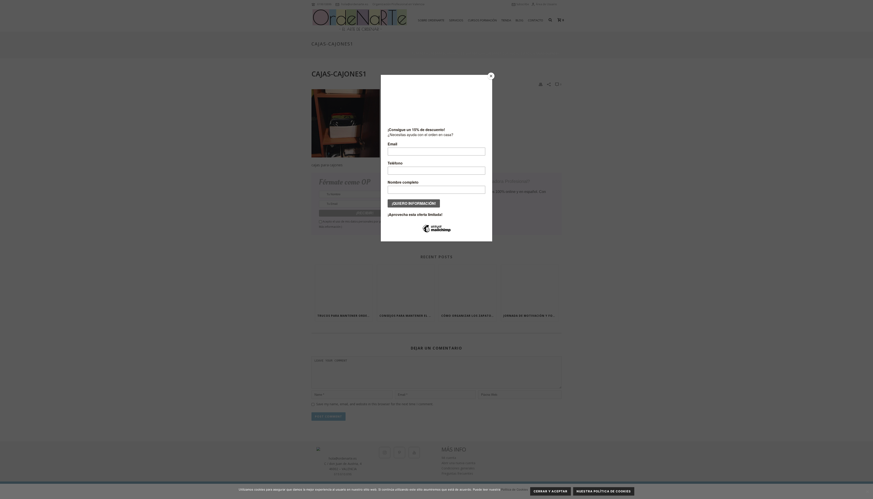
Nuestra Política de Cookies (604, 491)
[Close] (491, 76)
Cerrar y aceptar (550, 491)
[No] (867, 491)
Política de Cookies (514, 489)
